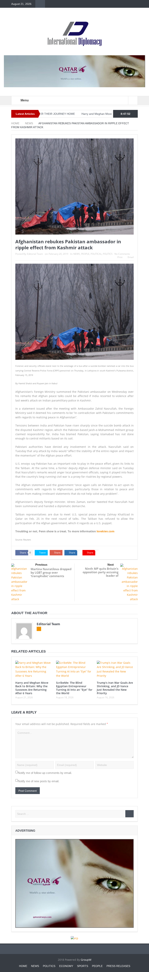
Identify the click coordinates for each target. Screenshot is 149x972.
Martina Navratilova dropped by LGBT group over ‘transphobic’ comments (51, 572)
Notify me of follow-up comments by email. (45, 772)
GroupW (86, 960)
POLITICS (108, 254)
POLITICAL (96, 254)
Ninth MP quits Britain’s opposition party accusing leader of (100, 572)
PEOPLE (85, 254)
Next (110, 564)
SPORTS (82, 966)
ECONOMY (66, 966)
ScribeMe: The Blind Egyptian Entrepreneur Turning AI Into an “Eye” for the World (74, 688)
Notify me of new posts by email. (38, 781)
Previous (41, 564)
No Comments (122, 254)
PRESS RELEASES (118, 966)
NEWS (76, 254)
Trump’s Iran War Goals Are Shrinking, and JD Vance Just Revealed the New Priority (115, 688)
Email (131, 257)
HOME (23, 966)
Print (119, 257)
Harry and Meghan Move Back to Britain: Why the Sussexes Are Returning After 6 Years (31, 688)
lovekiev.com (105, 531)
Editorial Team (35, 254)
